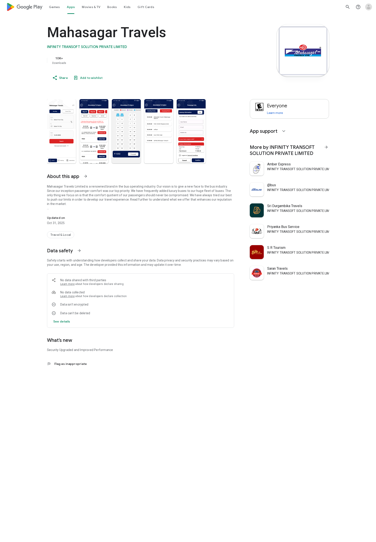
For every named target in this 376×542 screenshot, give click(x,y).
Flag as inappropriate (67, 364)
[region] (134, 60)
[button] (61, 131)
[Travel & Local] (60, 234)
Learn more (67, 284)
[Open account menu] (368, 7)
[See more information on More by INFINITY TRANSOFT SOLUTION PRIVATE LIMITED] (326, 147)
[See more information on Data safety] (79, 250)
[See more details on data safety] (62, 321)
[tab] (54, 7)
